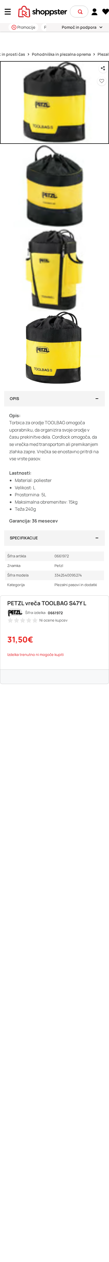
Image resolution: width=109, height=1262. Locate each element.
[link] (94, 11)
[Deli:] (103, 68)
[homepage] (42, 11)
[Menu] (9, 11)
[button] (80, 11)
